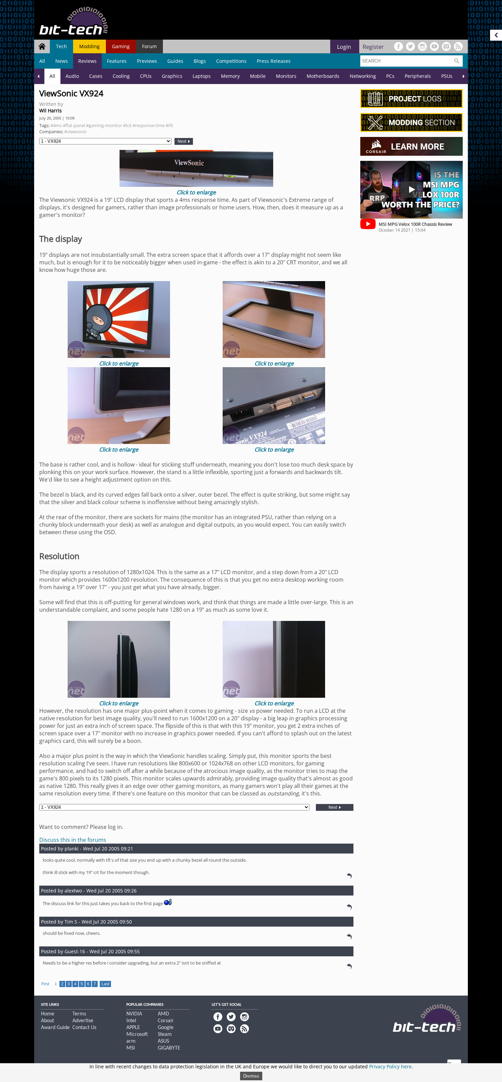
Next (182, 141)
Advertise (82, 1021)
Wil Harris (50, 110)
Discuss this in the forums (72, 840)
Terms (79, 1014)
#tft (169, 125)
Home (47, 1014)
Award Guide (55, 1027)
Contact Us (84, 1027)
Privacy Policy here (390, 1066)
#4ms (56, 125)
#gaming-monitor (104, 125)
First (45, 984)
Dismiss (251, 1076)
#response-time (149, 125)
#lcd (127, 125)
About (47, 1021)
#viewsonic (75, 131)
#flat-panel (74, 125)
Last (105, 984)
